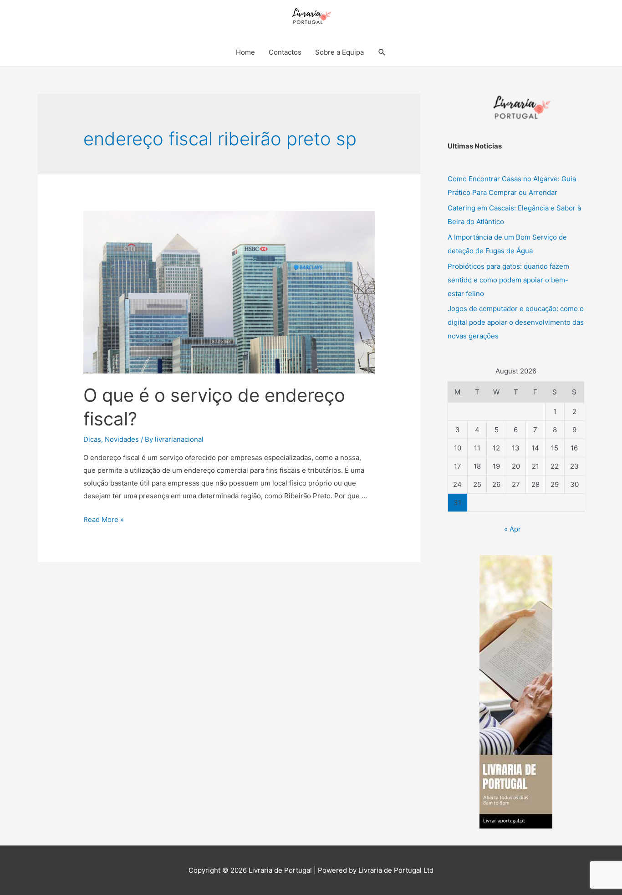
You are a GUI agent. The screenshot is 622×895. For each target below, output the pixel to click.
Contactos (285, 52)
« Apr (512, 529)
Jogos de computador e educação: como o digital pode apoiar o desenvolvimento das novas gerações (516, 322)
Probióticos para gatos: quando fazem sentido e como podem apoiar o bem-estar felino (508, 280)
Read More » (103, 519)
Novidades (122, 439)
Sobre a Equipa (339, 52)
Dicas (92, 439)
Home (245, 52)
